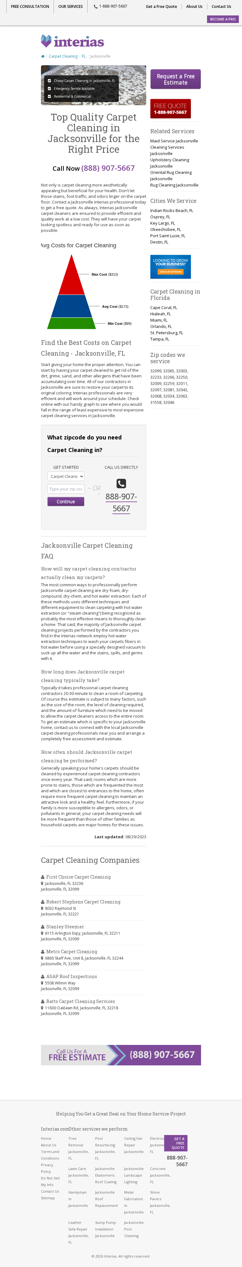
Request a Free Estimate (176, 79)
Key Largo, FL (162, 223)
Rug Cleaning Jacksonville (174, 185)
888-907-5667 (177, 1161)
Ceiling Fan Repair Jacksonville (134, 1145)
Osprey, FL (160, 217)
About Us (194, 6)
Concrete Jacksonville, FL (160, 1175)
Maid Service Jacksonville (174, 141)
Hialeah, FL (160, 314)
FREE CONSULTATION (30, 6)
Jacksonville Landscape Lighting (134, 1175)
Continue (66, 501)
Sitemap (48, 1197)
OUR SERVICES (70, 6)
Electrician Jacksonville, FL (160, 1145)
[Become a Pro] (170, 267)
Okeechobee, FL (165, 229)
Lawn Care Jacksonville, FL (78, 1175)
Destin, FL (159, 242)
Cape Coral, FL (163, 307)
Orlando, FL (161, 326)
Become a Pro (223, 19)
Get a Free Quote (161, 6)
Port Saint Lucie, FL (167, 235)
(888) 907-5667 (108, 168)
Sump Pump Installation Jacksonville (105, 1229)
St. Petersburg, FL (166, 332)
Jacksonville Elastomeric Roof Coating (106, 1175)
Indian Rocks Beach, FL (171, 210)
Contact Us (221, 6)
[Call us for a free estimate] (170, 108)
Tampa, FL (159, 339)
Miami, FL (158, 320)
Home (46, 1138)
